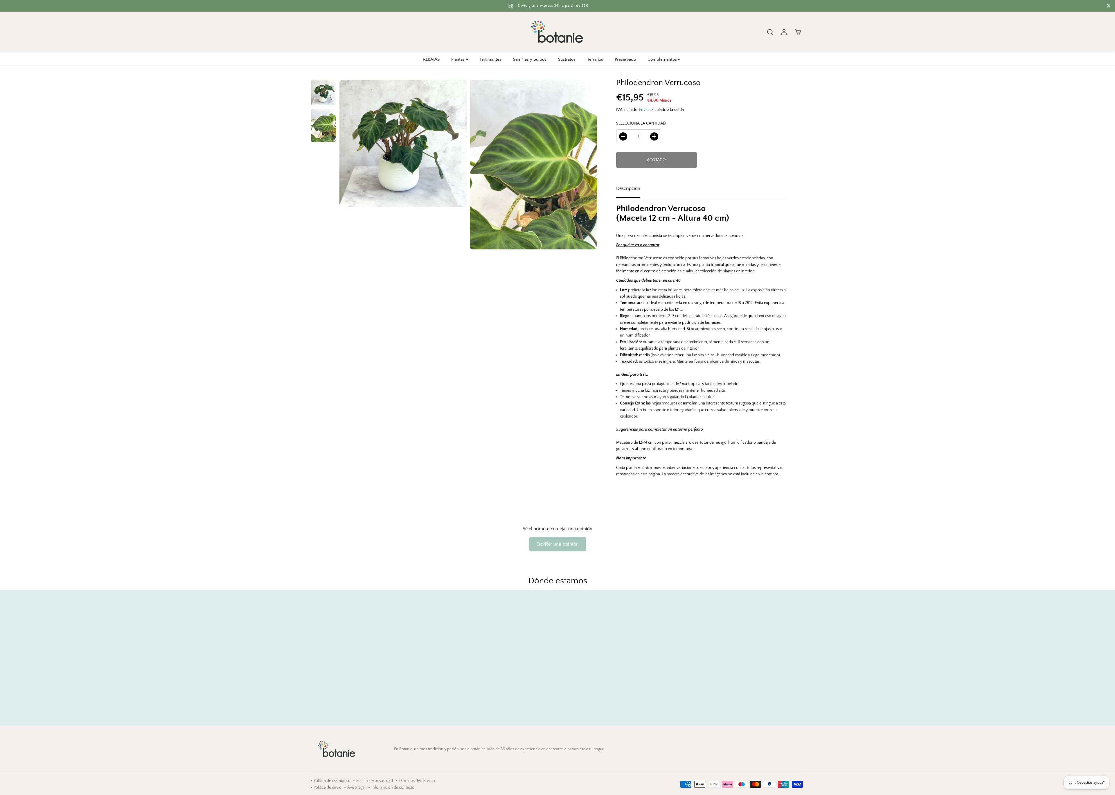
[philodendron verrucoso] (403, 143)
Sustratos (567, 59)
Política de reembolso (332, 780)
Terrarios (595, 59)
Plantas (458, 59)
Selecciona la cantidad (641, 123)
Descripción (628, 188)
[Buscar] (770, 32)
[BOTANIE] (557, 32)
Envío (644, 109)
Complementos (663, 59)
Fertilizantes (490, 59)
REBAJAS (431, 59)
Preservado (625, 59)
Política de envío (327, 787)
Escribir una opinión (557, 544)
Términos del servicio (417, 780)
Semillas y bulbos (529, 59)
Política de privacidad (374, 780)
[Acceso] (784, 32)
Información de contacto (392, 787)
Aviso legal (356, 787)
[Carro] (798, 32)
